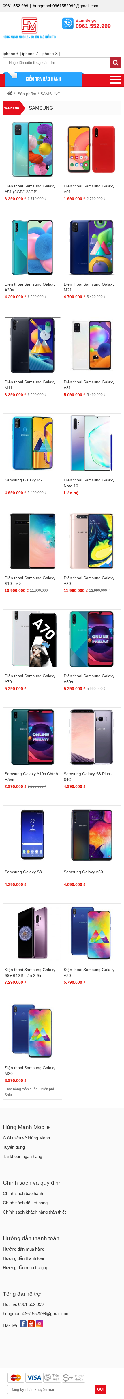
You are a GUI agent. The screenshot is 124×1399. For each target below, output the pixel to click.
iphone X (50, 53)
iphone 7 (30, 53)
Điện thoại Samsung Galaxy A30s (30, 287)
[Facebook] (23, 1324)
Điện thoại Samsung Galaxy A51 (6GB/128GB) (30, 189)
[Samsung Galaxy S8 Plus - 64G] (92, 737)
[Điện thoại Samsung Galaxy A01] (92, 150)
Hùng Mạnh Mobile (26, 1127)
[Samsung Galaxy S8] (33, 835)
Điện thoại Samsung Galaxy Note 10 (89, 483)
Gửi (100, 1389)
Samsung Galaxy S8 (23, 871)
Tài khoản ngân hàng (22, 1156)
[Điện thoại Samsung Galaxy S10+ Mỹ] (33, 541)
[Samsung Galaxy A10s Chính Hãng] (33, 737)
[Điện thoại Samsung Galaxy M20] (33, 1031)
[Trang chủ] (11, 93)
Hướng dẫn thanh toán (31, 1238)
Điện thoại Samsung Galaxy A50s (89, 679)
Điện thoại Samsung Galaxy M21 (89, 287)
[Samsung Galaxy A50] (92, 835)
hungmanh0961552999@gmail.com (65, 5)
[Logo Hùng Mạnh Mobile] (29, 40)
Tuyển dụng (14, 1147)
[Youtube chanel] (31, 1324)
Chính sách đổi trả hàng (25, 1202)
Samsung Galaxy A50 (83, 871)
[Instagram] (39, 1324)
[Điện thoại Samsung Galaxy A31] (92, 345)
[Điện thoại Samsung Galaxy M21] (92, 247)
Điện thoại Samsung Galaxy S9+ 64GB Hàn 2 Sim (30, 972)
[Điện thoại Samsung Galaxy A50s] (92, 639)
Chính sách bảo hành (23, 1193)
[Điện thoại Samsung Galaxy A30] (92, 933)
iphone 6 (11, 53)
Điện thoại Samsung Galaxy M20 (30, 1070)
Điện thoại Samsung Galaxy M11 (30, 385)
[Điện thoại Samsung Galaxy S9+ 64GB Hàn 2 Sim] (33, 933)
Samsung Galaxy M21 (25, 480)
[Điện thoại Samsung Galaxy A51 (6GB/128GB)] (33, 150)
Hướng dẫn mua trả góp (25, 1267)
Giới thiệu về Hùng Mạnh (26, 1137)
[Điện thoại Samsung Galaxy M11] (33, 345)
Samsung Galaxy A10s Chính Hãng (31, 776)
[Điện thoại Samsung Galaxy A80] (92, 541)
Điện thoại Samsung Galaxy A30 (89, 972)
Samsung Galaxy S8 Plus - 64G (88, 776)
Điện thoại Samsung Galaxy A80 (89, 581)
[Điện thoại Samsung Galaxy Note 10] (92, 443)
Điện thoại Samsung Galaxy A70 (30, 679)
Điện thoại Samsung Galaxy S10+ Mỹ (30, 581)
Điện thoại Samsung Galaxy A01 (89, 189)
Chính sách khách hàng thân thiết (34, 1211)
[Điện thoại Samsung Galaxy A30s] (33, 247)
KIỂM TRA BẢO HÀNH (43, 78)
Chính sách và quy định (32, 1183)
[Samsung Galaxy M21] (33, 443)
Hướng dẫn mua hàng (23, 1249)
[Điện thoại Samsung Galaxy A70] (33, 639)
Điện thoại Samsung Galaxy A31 (89, 385)
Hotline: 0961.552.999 (23, 1304)
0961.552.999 (15, 5)
